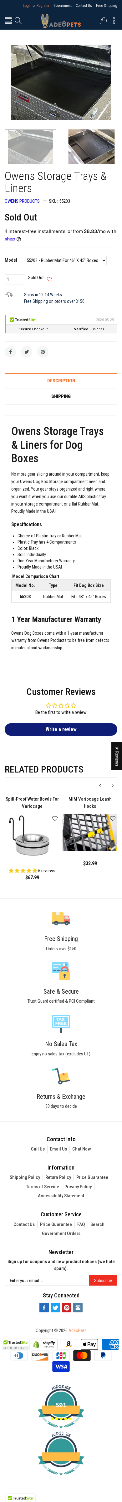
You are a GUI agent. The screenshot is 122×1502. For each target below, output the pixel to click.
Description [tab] (61, 381)
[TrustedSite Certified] (16, 1344)
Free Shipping (106, 5)
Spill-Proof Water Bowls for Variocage (32, 802)
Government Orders (61, 1233)
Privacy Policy (78, 1186)
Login (27, 5)
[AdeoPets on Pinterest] (66, 1307)
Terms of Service (42, 1186)
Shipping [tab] (61, 396)
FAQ (81, 1224)
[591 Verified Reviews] (61, 1478)
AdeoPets (78, 1330)
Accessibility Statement (61, 1196)
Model (11, 260)
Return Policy (58, 1177)
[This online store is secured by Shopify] (44, 1344)
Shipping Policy (25, 1177)
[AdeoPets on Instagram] (78, 1307)
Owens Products (22, 201)
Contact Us (84, 5)
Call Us (38, 1149)
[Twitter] (26, 351)
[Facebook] (10, 351)
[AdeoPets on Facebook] (44, 1307)
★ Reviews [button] (116, 756)
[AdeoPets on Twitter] (55, 1307)
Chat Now (81, 1149)
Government (62, 5)
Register (43, 5)
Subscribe (103, 1280)
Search (97, 1224)
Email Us (58, 1149)
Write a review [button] (61, 729)
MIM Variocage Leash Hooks (90, 802)
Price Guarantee (92, 1177)
